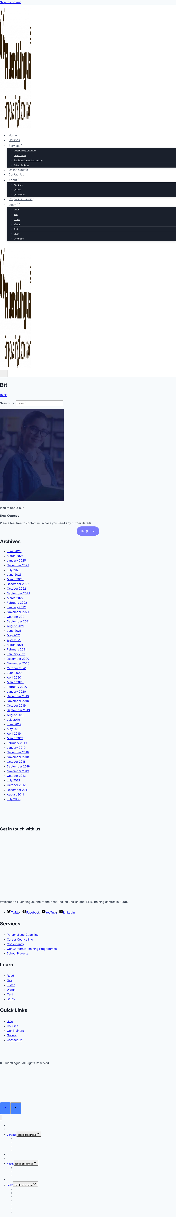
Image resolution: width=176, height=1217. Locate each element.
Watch (17, 224)
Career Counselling (20, 939)
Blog (10, 1021)
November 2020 (18, 663)
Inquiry (88, 531)
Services (11, 1134)
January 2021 (16, 654)
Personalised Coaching (25, 150)
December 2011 (17, 790)
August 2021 (15, 626)
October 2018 (16, 761)
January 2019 (16, 747)
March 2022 (15, 598)
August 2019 (15, 715)
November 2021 (18, 612)
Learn (10, 1184)
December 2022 (18, 584)
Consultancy (20, 155)
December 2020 (18, 658)
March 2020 (15, 682)
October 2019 (16, 705)
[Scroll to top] (5, 1108)
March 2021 (15, 645)
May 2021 (13, 635)
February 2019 (17, 743)
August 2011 (15, 794)
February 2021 (17, 649)
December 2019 (18, 696)
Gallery (17, 189)
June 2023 (14, 574)
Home (13, 135)
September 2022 (18, 593)
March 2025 (15, 556)
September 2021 (18, 621)
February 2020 (17, 686)
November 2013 (18, 771)
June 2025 (14, 551)
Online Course (18, 170)
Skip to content (10, 2)
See (16, 214)
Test (16, 229)
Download (19, 238)
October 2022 (16, 588)
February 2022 (17, 602)
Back (3, 395)
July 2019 (13, 719)
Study (16, 234)
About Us (18, 185)
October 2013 (16, 775)
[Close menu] (1, 1117)
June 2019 (14, 724)
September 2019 (18, 710)
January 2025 (16, 560)
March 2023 (15, 579)
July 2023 (13, 570)
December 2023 (18, 565)
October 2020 (16, 668)
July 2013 (13, 780)
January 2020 (16, 691)
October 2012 (16, 785)
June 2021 (14, 630)
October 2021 (16, 616)
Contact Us (16, 174)
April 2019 (14, 733)
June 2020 (14, 673)
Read (16, 209)
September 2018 (18, 766)
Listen (17, 219)
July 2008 (13, 799)
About (10, 1163)
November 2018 (18, 757)
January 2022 (16, 607)
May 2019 (13, 729)
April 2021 (14, 640)
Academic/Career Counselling (28, 160)
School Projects (21, 165)
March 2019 (15, 738)
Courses (14, 140)
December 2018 (18, 752)
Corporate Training (21, 199)
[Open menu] (4, 373)
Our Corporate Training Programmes (32, 949)
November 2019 (18, 701)
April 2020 (14, 677)
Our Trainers (19, 194)
